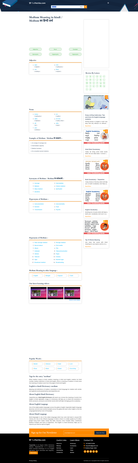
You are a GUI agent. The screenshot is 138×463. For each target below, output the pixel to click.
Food (57, 206)
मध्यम (57, 65)
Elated (60, 368)
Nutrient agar (60, 259)
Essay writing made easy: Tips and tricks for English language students (95, 117)
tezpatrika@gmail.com (92, 445)
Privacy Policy (33, 460)
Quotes (72, 452)
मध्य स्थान (58, 119)
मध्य (57, 114)
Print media (59, 245)
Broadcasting (60, 262)
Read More (88, 126)
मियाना (57, 69)
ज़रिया (57, 123)
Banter (36, 364)
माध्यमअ (36, 114)
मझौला (35, 119)
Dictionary (73, 443)
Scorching (73, 368)
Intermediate (59, 183)
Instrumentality (60, 204)
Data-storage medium (40, 242)
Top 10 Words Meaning (92, 240)
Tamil (71, 275)
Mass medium (38, 189)
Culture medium (60, 186)
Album (36, 248)
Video (71, 450)
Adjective (35, 49)
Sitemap (58, 445)
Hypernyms (55, 54)
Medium (36, 186)
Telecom (36, 256)
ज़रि (35, 123)
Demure (48, 364)
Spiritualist (59, 189)
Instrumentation (39, 204)
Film (57, 248)
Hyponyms (75, 54)
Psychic (58, 209)
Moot (47, 368)
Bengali (48, 275)
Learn (71, 448)
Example (75, 49)
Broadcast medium (40, 262)
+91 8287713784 (90, 443)
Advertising (59, 450)
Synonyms (35, 54)
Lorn (71, 364)
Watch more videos (74, 300)
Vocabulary (73, 445)
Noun (55, 49)
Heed (59, 364)
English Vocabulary (91, 210)
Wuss (35, 368)
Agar (35, 259)
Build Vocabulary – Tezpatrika (94, 179)
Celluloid (37, 251)
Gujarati (60, 275)
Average (36, 183)
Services (58, 448)
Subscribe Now (100, 433)
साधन (35, 128)
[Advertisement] (55, 35)
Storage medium (61, 242)
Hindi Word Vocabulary (92, 149)
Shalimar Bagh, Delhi (91, 448)
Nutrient (36, 206)
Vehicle (36, 254)
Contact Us (59, 452)
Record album (38, 245)
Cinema (58, 256)
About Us (59, 443)
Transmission (38, 209)
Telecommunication (61, 251)
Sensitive (37, 191)
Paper (57, 254)
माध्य (35, 69)
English (36, 275)
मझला (35, 65)
